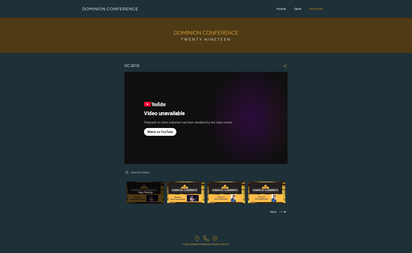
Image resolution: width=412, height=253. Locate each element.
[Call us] (206, 238)
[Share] (283, 66)
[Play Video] (186, 192)
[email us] (215, 238)
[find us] (197, 238)
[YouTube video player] (206, 118)
